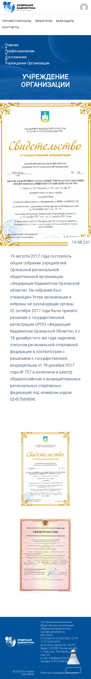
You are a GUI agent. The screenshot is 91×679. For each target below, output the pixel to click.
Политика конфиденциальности (59, 673)
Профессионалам (19, 51)
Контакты (10, 27)
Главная (11, 45)
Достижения (16, 57)
